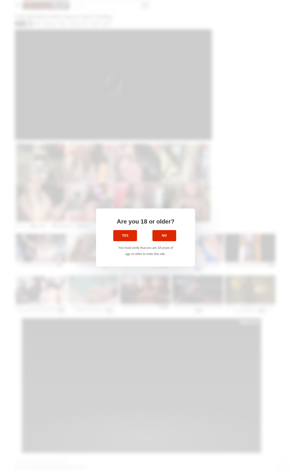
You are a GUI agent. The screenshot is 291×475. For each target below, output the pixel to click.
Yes (125, 235)
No (164, 235)
